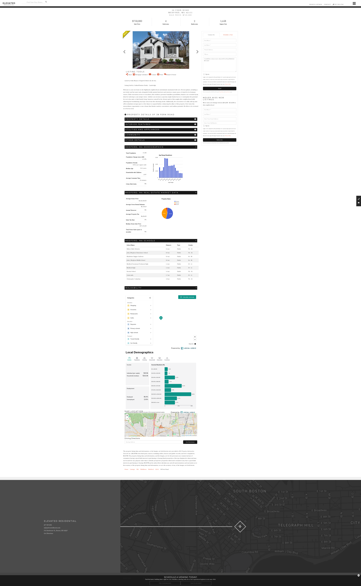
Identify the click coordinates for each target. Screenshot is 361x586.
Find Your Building (165, 583)
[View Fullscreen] (127, 422)
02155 (157, 469)
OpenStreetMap (189, 435)
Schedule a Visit (228, 35)
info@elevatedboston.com (52, 528)
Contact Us (211, 35)
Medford (151, 469)
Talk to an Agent (196, 583)
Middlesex (143, 469)
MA (138, 469)
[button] (46, 1)
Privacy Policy (228, 84)
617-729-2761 (339, 4)
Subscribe (220, 140)
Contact (327, 4)
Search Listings (315, 4)
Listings (132, 469)
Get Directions (190, 442)
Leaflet (182, 435)
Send (219, 88)
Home (126, 469)
